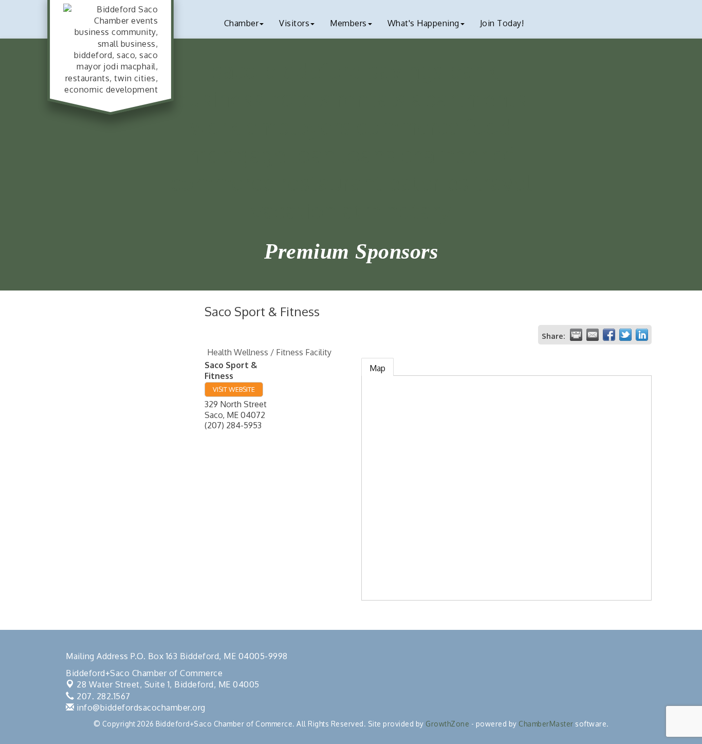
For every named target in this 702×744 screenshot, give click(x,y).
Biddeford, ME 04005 (168, 684)
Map (377, 368)
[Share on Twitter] (625, 335)
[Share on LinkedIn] (642, 335)
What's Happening (423, 23)
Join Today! (502, 23)
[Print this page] (576, 335)
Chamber (241, 23)
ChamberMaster (546, 723)
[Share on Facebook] (609, 335)
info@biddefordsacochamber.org (140, 707)
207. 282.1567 (103, 696)
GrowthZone (447, 723)
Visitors (294, 23)
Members (348, 23)
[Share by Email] (592, 335)
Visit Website (234, 389)
